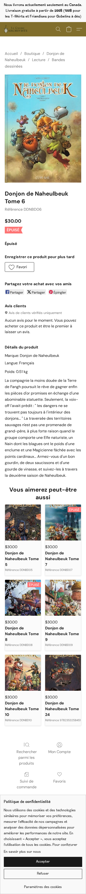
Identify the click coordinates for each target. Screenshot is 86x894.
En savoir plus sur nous (22, 852)
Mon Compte (59, 751)
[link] (43, 885)
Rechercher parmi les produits (26, 757)
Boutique (32, 53)
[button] (16, 29)
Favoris (59, 781)
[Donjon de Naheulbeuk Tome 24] (63, 673)
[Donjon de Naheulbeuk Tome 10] (23, 673)
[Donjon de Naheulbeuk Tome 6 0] (43, 129)
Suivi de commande (27, 784)
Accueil (11, 53)
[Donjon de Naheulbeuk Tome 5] (23, 522)
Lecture (38, 59)
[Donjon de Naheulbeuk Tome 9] (63, 598)
